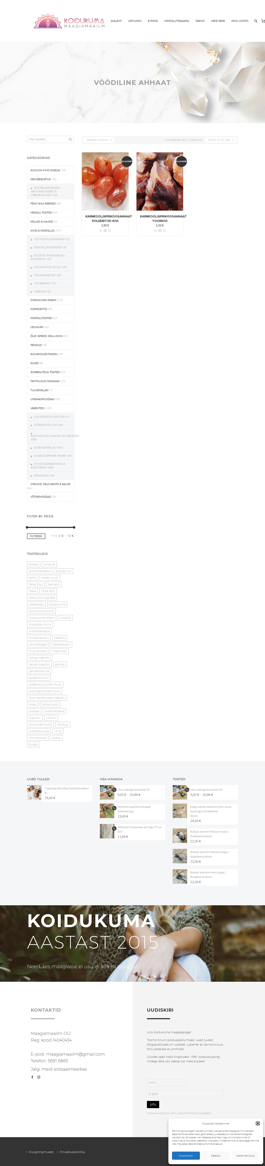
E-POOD (153, 20)
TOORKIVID (42, 283)
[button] (258, 1123)
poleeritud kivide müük (45, 684)
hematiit (54, 584)
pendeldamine (39, 671)
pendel (60, 664)
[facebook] (32, 1077)
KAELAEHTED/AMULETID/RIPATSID (55, 436)
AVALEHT (116, 20)
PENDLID (36, 345)
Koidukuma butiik (41, 611)
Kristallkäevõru (39, 638)
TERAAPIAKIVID (45, 275)
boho (32, 577)
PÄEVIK (200, 20)
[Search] (255, 21)
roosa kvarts (50, 704)
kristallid (65, 618)
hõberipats (36, 604)
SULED (34, 363)
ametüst (49, 564)
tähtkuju (63, 724)
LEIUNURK (37, 327)
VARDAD (40, 292)
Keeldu (215, 1155)
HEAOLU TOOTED (41, 212)
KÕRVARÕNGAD (45, 448)
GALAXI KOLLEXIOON (49, 417)
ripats (33, 704)
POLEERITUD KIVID (47, 267)
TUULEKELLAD (39, 390)
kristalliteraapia (39, 631)
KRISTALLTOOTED (41, 318)
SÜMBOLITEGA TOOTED (45, 372)
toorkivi (51, 718)
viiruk (58, 731)
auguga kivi (63, 571)
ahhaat (33, 564)
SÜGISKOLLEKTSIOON (43, 354)
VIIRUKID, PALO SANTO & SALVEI (50, 484)
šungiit (33, 744)
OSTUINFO (134, 20)
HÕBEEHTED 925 (45, 425)
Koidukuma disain (41, 618)
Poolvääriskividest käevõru (47, 698)
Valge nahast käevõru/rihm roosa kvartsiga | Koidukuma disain (210, 811)
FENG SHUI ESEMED (43, 203)
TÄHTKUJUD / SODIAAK (45, 381)
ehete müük (49, 577)
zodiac (56, 738)
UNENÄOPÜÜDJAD (42, 399)
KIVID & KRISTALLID (42, 230)
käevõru (59, 638)
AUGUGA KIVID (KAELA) (45, 170)
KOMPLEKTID (38, 309)
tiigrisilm (35, 718)
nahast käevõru (39, 664)
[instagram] (38, 1077)
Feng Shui (36, 584)
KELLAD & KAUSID (41, 221)
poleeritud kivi (39, 678)
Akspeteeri (186, 1155)
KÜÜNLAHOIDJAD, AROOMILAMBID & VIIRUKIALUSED (45, 191)
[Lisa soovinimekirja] (109, 230)
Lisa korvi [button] (100, 230)
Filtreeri (36, 536)
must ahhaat (38, 651)
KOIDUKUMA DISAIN (43, 300)
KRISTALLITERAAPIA (176, 20)
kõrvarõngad (38, 644)
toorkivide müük (40, 724)
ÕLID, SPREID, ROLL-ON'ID (46, 336)
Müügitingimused (41, 1152)
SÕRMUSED (42, 476)
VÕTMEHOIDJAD (40, 496)
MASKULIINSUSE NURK (50, 456)
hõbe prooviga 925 (42, 597)
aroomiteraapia (39, 571)
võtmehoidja (38, 738)
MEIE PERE (218, 20)
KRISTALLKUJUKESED (48, 247)
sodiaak (34, 711)
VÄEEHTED (37, 408)
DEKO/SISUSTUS (40, 179)
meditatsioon (61, 644)
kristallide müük (40, 624)
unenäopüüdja (39, 731)
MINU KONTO (239, 20)
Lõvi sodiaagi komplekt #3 (134, 789)
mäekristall (59, 651)
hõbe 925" (48, 591)
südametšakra (54, 711)
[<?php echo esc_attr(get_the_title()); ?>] (105, 230)
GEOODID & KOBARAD (49, 239)
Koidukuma (57, 604)
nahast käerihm (39, 658)
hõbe (32, 591)
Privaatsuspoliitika (72, 1152)
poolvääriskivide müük (44, 691)
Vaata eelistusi (245, 1155)
